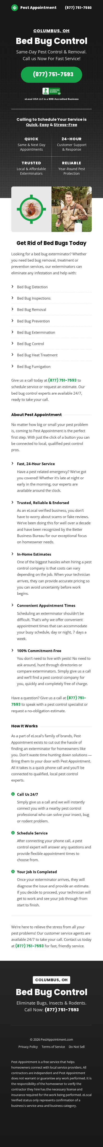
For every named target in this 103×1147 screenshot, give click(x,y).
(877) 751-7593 (78, 7)
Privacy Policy (28, 1046)
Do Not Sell (77, 1046)
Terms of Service (53, 1046)
